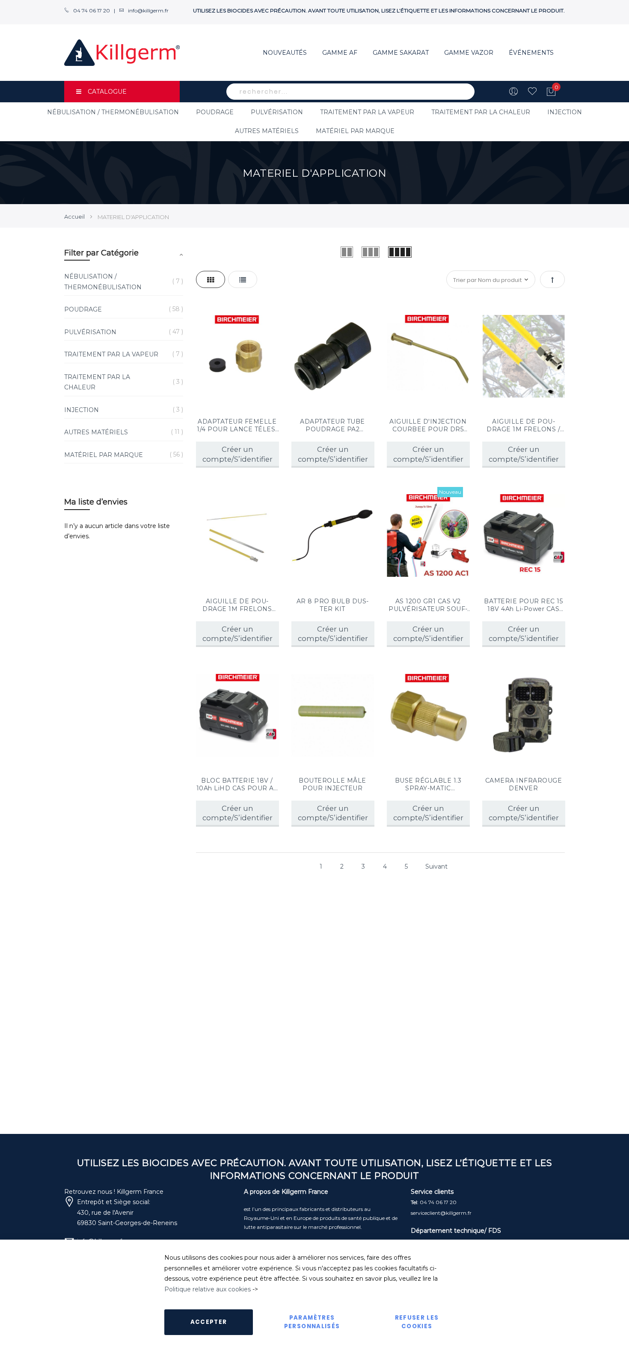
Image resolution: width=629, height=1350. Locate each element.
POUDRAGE (215, 112)
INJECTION (564, 112)
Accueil (75, 216)
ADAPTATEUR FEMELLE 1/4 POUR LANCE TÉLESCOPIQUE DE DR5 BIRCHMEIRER (237, 425)
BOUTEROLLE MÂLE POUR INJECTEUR (332, 784)
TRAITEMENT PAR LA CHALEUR (480, 112)
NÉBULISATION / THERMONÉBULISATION (113, 112)
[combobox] (350, 91)
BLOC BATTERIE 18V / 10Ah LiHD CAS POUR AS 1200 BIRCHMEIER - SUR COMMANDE (237, 784)
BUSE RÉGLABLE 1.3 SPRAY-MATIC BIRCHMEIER (428, 784)
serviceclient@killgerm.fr (441, 1213)
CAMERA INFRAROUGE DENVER (523, 784)
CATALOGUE (107, 91)
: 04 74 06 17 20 (434, 1202)
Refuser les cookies (417, 1322)
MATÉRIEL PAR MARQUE (355, 131)
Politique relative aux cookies (207, 1289)
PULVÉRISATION (277, 112)
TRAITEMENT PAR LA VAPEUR (367, 112)
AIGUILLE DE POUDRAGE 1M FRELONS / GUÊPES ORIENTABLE (524, 425)
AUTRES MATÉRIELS (267, 131)
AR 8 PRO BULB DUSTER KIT (333, 605)
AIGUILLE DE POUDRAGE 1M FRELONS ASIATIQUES (237, 605)
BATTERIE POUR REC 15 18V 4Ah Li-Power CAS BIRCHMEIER (523, 605)
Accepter (208, 1322)
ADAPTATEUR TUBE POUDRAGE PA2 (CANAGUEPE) (332, 425)
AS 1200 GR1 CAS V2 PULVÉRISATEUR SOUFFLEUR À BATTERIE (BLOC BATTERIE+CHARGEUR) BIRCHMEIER (428, 605)
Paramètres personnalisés (312, 1322)
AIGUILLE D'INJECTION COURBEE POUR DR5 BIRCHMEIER (427, 425)
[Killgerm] (122, 52)
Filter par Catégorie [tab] (101, 253)
